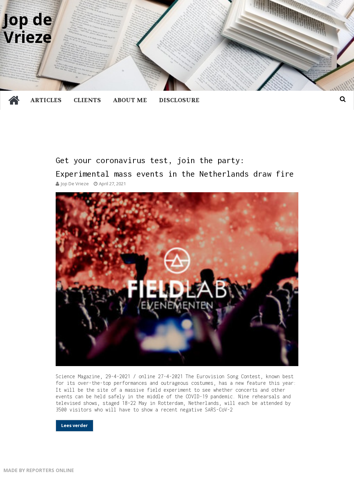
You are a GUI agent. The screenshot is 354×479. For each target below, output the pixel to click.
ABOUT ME (130, 100)
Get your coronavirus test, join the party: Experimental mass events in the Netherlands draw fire (175, 167)
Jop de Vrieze (27, 27)
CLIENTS (87, 100)
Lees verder (74, 425)
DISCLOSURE (179, 100)
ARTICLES (46, 100)
